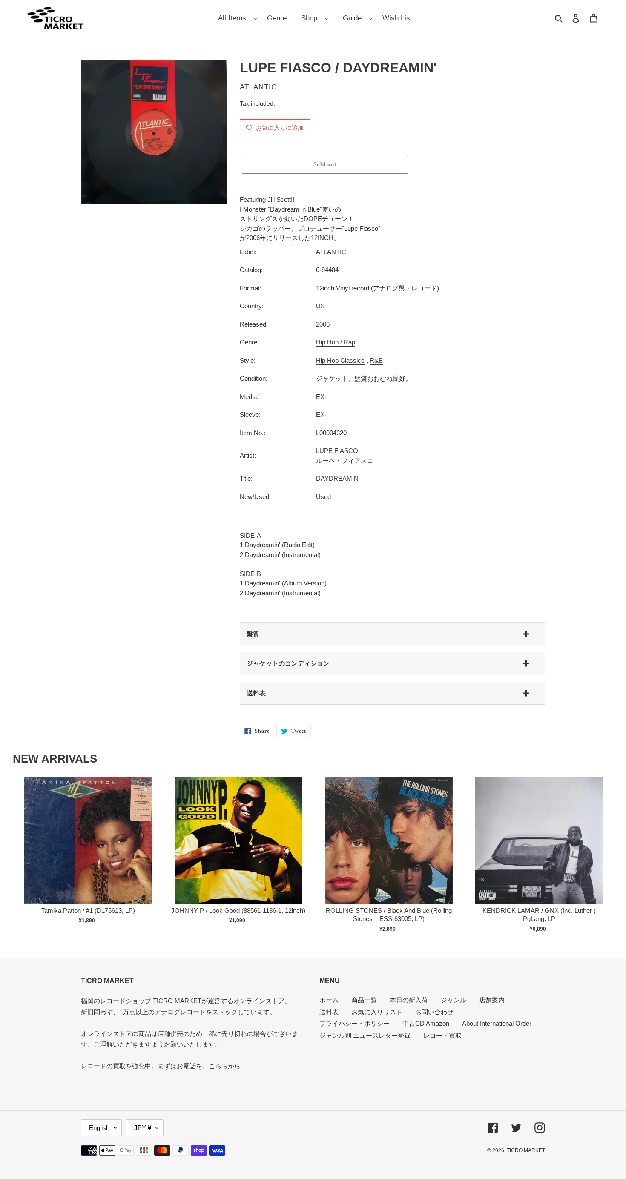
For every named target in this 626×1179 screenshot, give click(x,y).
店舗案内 (492, 1000)
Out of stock (88, 849)
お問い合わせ (434, 1011)
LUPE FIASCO (337, 450)
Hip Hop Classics (340, 360)
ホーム (329, 1000)
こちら (218, 1066)
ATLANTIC (331, 251)
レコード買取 (442, 1035)
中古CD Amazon (425, 1023)
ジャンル (453, 1000)
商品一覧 (364, 1000)
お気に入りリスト (376, 1011)
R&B (376, 360)
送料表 (256, 693)
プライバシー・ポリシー (354, 1023)
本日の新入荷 (409, 1000)
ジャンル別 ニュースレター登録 (365, 1035)
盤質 (253, 633)
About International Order (496, 1023)
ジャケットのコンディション (288, 663)
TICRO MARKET (526, 1150)
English (99, 1127)
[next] (604, 855)
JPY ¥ (142, 1127)
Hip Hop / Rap (335, 342)
